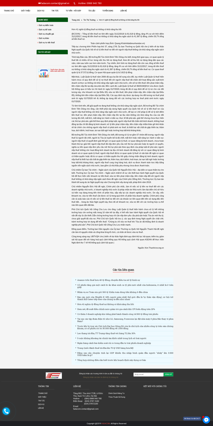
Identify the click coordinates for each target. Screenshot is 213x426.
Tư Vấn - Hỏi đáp (73, 10)
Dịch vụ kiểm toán (46, 25)
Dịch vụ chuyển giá (46, 34)
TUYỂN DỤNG (107, 10)
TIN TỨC (55, 10)
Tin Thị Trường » (90, 20)
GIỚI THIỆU (25, 10)
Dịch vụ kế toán (45, 29)
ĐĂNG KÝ (168, 374)
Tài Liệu (91, 10)
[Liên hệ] (5, 411)
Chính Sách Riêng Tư (116, 393)
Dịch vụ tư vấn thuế (47, 42)
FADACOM (105, 423)
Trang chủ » (77, 20)
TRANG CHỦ (9, 10)
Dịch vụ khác (44, 38)
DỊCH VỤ (40, 10)
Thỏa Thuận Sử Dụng (116, 397)
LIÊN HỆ (123, 10)
